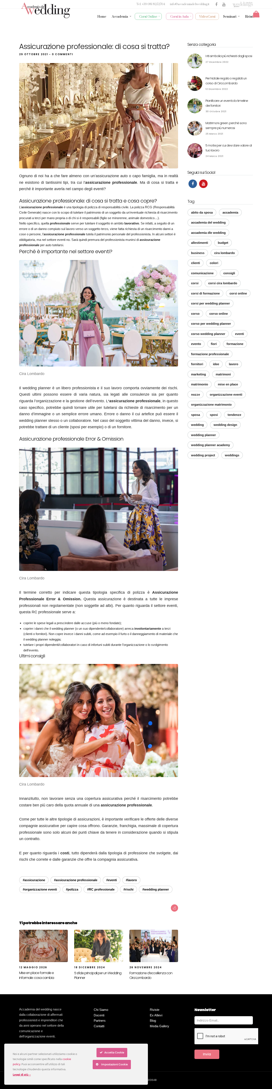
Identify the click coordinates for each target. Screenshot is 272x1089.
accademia (230, 212)
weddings (232, 455)
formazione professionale (210, 354)
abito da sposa (202, 212)
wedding (197, 425)
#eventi (111, 880)
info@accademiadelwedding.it (189, 4)
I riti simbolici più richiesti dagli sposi (228, 56)
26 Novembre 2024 (145, 967)
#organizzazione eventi (40, 889)
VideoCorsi (207, 17)
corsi (194, 283)
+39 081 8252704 (154, 4)
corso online (218, 313)
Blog (153, 1020)
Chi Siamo (101, 1009)
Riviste (250, 17)
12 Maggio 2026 (33, 967)
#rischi (128, 889)
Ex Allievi (156, 1015)
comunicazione (202, 273)
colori (214, 263)
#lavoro (131, 880)
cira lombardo (224, 253)
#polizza (72, 889)
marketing (198, 374)
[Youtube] (203, 184)
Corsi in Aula (179, 17)
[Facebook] (192, 184)
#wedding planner (155, 889)
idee (216, 364)
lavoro (233, 364)
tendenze (234, 415)
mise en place (228, 384)
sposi (214, 415)
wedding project (203, 455)
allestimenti (199, 242)
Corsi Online (148, 17)
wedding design (225, 425)
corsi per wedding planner (210, 303)
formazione (235, 344)
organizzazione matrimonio (211, 404)
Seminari (229, 17)
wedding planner (203, 435)
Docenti (99, 1015)
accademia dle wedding (208, 232)
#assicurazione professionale (75, 880)
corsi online (238, 293)
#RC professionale (101, 889)
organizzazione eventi (226, 394)
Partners (100, 1020)
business (197, 253)
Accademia (120, 17)
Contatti (99, 1026)
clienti (195, 263)
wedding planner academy (210, 445)
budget (223, 242)
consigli (229, 273)
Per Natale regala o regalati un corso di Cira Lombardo (226, 80)
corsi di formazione (205, 293)
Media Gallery (159, 1026)
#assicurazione (34, 880)
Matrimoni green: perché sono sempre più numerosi (226, 125)
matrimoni (223, 374)
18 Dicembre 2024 (89, 967)
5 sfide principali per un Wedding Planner (97, 975)
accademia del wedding (208, 222)
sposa (195, 415)
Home (101, 17)
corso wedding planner (208, 334)
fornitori (197, 364)
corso (195, 313)
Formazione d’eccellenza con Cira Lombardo (150, 975)
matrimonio (199, 384)
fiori (214, 344)
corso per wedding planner (211, 323)
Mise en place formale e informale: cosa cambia (36, 975)
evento (196, 344)
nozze (195, 394)
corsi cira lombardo (222, 283)
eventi (239, 334)
